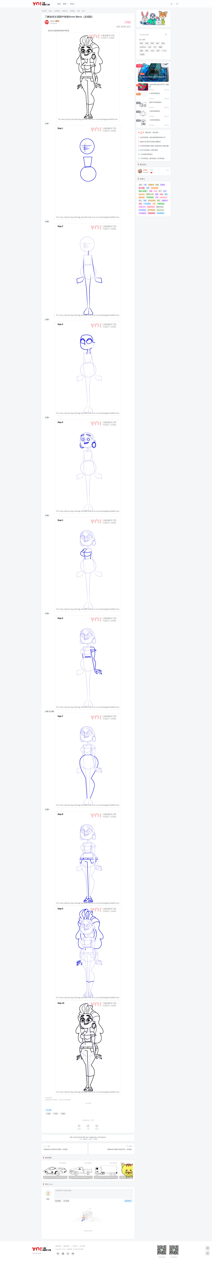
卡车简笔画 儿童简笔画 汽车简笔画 (152, 158)
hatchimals (160, 210)
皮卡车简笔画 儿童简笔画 (149, 150)
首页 (59, 4)
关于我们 (82, 1246)
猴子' (158, 51)
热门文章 (141, 132)
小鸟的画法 (142, 213)
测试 (146, 51)
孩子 (160, 191)
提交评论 (128, 1201)
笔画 (145, 200)
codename (142, 207)
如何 (164, 191)
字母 (156, 197)
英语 (141, 43)
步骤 (140, 185)
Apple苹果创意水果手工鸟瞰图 (159, 85)
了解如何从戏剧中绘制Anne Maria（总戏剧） (69, 16)
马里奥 (142, 54)
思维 (152, 43)
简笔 (147, 188)
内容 (149, 47)
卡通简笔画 (160, 204)
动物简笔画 (154, 188)
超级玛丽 (142, 197)
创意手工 (65, 11)
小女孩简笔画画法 (146, 154)
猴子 (157, 43)
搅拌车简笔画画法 (155, 102)
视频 (160, 47)
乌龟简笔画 (160, 213)
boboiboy (143, 47)
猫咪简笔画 (150, 207)
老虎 (163, 43)
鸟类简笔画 (142, 210)
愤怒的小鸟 (150, 194)
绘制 (157, 185)
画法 (140, 200)
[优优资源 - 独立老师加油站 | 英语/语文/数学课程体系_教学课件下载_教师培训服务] (41, 1249)
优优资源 (69, 1249)
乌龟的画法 (151, 213)
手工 (155, 47)
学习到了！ (146, 172)
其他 (72, 4)
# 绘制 (56, 1113)
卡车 (140, 204)
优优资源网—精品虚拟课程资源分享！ (153, 137)
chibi (155, 191)
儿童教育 (57, 11)
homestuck (163, 197)
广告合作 (74, 1246)
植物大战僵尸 (143, 191)
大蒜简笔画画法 (154, 111)
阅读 (146, 43)
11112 (164, 51)
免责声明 (66, 1246)
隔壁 (156, 194)
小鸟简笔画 (147, 204)
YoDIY (76, 1249)
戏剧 (150, 191)
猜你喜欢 (155, 132)
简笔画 (72, 11)
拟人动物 (142, 188)
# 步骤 (48, 1113)
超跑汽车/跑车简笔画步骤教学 (150, 141)
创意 (141, 51)
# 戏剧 (63, 1113)
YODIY (52, 21)
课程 (64, 4)
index (152, 51)
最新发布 (148, 132)
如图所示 (165, 200)
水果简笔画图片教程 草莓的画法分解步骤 (154, 146)
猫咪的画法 (159, 207)
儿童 (153, 204)
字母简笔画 (150, 197)
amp (161, 194)
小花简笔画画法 (154, 93)
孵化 (166, 194)
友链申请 (58, 1246)
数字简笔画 (151, 210)
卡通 (78, 11)
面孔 (158, 200)
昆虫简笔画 (151, 200)
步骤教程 (151, 185)
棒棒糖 (145, 170)
